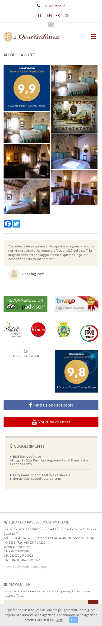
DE (66, 15)
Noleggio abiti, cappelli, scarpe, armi (40, 477)
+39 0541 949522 (53, 6)
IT (40, 15)
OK (73, 620)
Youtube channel (54, 422)
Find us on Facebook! (53, 405)
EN (49, 15)
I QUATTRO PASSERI (26, 355)
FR (58, 15)
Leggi (59, 620)
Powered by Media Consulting (25, 566)
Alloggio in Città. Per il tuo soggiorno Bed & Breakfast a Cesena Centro (49, 460)
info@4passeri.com (17, 547)
